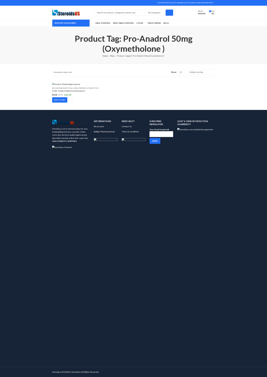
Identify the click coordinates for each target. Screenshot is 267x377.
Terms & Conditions (130, 131)
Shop (112, 56)
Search (169, 13)
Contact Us (127, 126)
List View (168, 72)
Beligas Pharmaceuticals (62, 88)
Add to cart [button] (60, 100)
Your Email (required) (159, 129)
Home (105, 56)
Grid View (164, 72)
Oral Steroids (80, 88)
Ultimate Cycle (92, 88)
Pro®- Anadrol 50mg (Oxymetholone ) (68, 91)
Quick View (70, 100)
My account (99, 126)
